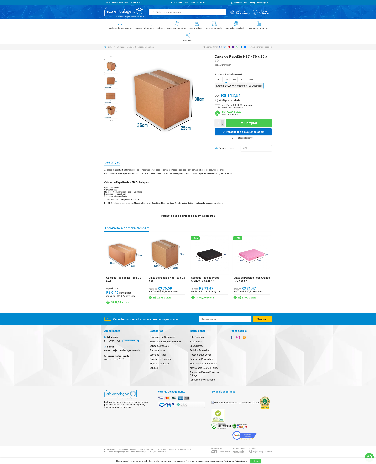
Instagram (263, 2)
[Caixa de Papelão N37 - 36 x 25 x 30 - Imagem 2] (111, 81)
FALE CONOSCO (136, 2)
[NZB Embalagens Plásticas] (124, 12)
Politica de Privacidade (201, 359)
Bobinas (154, 368)
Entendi (255, 461)
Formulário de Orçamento (202, 379)
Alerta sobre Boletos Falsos (204, 368)
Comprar (250, 123)
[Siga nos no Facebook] (231, 337)
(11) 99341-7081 (240, 2)
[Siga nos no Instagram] (238, 337)
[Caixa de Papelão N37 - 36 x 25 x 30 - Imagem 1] (111, 66)
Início (110, 47)
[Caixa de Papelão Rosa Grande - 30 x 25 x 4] (252, 270)
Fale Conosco (197, 337)
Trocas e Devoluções (200, 354)
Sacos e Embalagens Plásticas (165, 341)
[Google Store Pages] (244, 435)
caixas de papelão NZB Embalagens (121, 170)
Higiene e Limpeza (159, 363)
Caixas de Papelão (125, 47)
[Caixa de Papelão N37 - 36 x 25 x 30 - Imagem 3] (111, 96)
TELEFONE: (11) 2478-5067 (117, 2)
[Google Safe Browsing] (239, 426)
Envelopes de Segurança (162, 337)
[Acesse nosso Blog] (244, 337)
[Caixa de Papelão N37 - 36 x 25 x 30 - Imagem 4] (111, 111)
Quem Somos (197, 346)
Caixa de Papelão (146, 47)
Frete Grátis (196, 341)
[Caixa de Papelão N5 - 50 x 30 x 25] (124, 270)
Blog (253, 2)
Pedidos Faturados (199, 350)
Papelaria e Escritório (161, 359)
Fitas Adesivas (157, 350)
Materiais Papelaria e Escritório (147, 203)
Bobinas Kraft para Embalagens (200, 203)
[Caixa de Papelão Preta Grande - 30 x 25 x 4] (209, 270)
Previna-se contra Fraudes (203, 363)
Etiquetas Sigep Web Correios (174, 203)
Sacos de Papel (158, 354)
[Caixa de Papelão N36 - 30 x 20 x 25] (167, 270)
